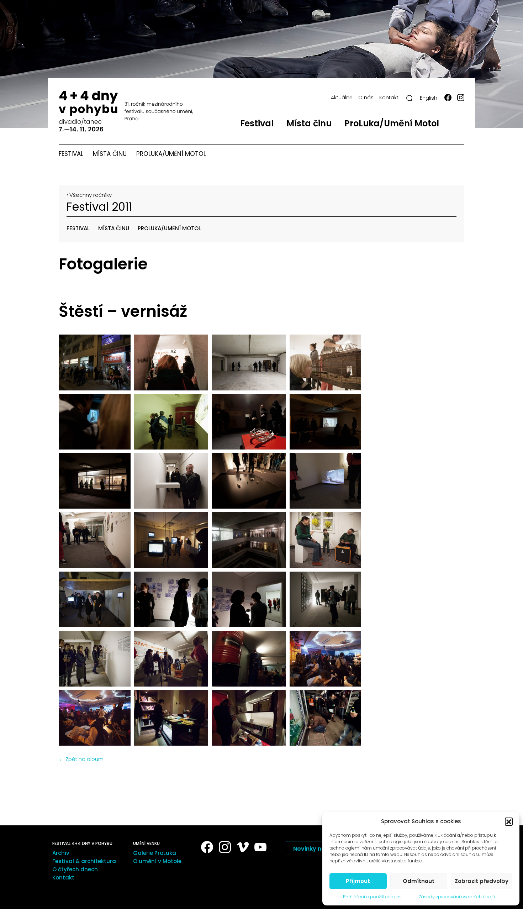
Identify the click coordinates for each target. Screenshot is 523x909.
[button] (508, 821)
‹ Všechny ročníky (89, 195)
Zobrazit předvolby (481, 881)
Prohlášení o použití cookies (372, 897)
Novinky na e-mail (319, 849)
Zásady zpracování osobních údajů (457, 897)
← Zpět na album (81, 759)
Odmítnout (418, 881)
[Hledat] (409, 98)
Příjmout (358, 881)
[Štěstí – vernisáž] (93, 362)
